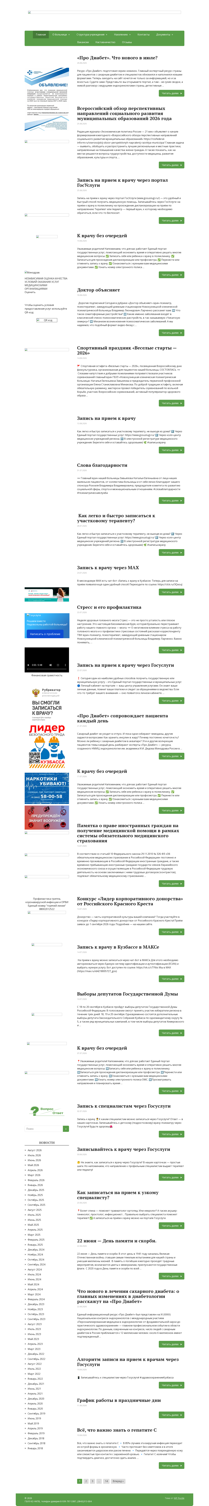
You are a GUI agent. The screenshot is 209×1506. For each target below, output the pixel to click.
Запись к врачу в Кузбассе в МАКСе (118, 947)
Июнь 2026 (34, 1160)
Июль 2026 (34, 1155)
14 (106, 1481)
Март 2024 (34, 1294)
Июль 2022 (34, 1368)
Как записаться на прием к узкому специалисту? (118, 1195)
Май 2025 (33, 1224)
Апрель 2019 (35, 1428)
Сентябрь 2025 (36, 1205)
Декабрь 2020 (36, 1398)
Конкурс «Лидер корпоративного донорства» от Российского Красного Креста (130, 901)
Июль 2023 (34, 1329)
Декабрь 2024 (36, 1249)
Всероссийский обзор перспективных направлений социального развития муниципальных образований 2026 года (124, 113)
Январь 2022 (35, 1378)
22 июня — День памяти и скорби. (117, 1241)
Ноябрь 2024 (35, 1254)
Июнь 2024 (34, 1279)
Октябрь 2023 (36, 1314)
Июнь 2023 (34, 1334)
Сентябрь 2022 (36, 1359)
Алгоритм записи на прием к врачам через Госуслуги (128, 1361)
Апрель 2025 (35, 1229)
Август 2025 (35, 1210)
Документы (163, 34)
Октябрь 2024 (36, 1259)
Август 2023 (35, 1324)
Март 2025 (34, 1234)
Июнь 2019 (34, 1418)
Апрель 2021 (35, 1393)
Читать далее (170, 93)
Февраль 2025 (36, 1239)
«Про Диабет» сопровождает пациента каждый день (122, 718)
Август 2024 (35, 1269)
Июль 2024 (34, 1274)
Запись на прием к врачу (106, 418)
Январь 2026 (35, 1185)
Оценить (30, 292)
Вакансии (83, 42)
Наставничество (105, 42)
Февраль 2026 (36, 1180)
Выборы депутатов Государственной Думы (127, 994)
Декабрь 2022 (36, 1354)
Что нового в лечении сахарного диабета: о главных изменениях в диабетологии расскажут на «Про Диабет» (128, 1296)
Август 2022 (35, 1364)
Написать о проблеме (45, 634)
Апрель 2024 (35, 1289)
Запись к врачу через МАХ (108, 567)
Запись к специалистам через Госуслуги (124, 1106)
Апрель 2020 (35, 1403)
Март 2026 (34, 1175)
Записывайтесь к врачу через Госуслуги (123, 1149)
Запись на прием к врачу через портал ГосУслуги (122, 182)
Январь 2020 (35, 1408)
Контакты (143, 34)
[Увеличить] (65, 71)
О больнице (59, 34)
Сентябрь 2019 (36, 1413)
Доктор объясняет (98, 290)
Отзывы (127, 42)
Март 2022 (34, 1374)
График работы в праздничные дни (119, 1400)
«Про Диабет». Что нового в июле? (117, 58)
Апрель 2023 (35, 1344)
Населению (121, 34)
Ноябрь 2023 (35, 1309)
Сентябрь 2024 (36, 1264)
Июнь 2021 (34, 1388)
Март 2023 (34, 1349)
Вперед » (118, 1481)
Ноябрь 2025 (35, 1195)
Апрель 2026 (35, 1170)
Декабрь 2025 (36, 1190)
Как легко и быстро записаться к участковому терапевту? (116, 518)
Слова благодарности (102, 465)
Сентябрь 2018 (36, 1443)
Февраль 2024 (36, 1299)
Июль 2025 (34, 1214)
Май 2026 (33, 1165)
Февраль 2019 (36, 1433)
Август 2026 (35, 1150)
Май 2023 (33, 1339)
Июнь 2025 (34, 1220)
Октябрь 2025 (36, 1200)
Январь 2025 (35, 1244)
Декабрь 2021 (36, 1383)
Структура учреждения (90, 34)
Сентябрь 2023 (36, 1319)
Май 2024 (33, 1284)
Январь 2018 (35, 1448)
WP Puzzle (179, 1498)
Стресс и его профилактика (109, 607)
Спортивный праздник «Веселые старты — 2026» (127, 350)
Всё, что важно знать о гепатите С (117, 1430)
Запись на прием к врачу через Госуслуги (125, 665)
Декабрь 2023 (36, 1304)
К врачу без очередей (102, 235)
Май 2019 (33, 1423)
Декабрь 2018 (36, 1438)
